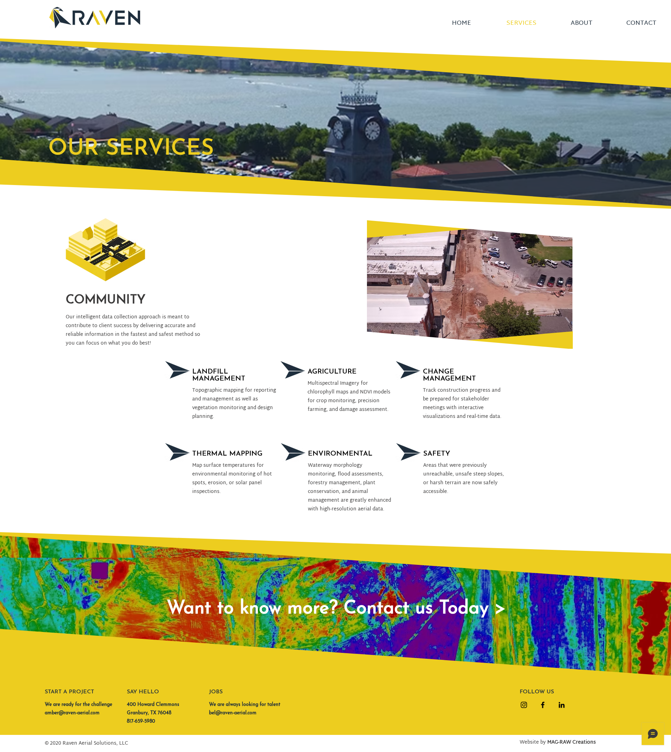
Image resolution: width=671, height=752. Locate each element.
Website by (558, 742)
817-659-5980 (141, 721)
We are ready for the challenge (78, 704)
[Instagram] (524, 705)
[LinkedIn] (561, 705)
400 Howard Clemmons (153, 704)
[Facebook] (543, 705)
